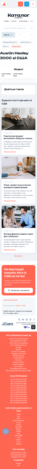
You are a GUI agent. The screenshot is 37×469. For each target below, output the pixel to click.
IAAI (18, 465)
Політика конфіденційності (28, 324)
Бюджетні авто (18, 362)
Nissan (18, 429)
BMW (18, 418)
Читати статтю (10, 152)
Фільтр (6, 35)
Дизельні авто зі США (18, 453)
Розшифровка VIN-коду (18, 368)
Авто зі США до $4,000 (18, 383)
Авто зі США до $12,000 (18, 398)
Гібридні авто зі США (18, 457)
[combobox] (26, 34)
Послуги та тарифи (18, 351)
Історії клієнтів (18, 358)
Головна (6, 21)
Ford (18, 416)
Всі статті (18, 256)
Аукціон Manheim (18, 364)
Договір (18, 347)
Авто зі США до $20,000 (18, 403)
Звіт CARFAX (18, 366)
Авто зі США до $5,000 (19, 386)
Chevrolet (18, 427)
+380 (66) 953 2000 (10, 300)
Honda (18, 425)
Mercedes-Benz (18, 420)
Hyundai (18, 444)
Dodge (18, 431)
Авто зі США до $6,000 (18, 388)
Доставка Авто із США (18, 341)
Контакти (18, 360)
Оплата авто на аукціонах (18, 343)
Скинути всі (16, 46)
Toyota (18, 423)
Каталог (14, 21)
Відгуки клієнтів (18, 356)
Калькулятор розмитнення (18, 339)
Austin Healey (23, 21)
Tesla (18, 414)
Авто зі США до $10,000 (18, 396)
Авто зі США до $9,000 (18, 394)
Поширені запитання (18, 353)
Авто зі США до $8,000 (19, 392)
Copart (18, 463)
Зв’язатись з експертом (20, 290)
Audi (18, 437)
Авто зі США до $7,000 (18, 390)
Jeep (18, 433)
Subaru (18, 440)
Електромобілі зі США (18, 455)
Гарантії (18, 349)
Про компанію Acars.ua (19, 345)
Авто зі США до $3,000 (19, 381)
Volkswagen (18, 435)
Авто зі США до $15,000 (18, 401)
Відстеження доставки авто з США (18, 371)
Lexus (18, 442)
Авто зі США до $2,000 (19, 379)
